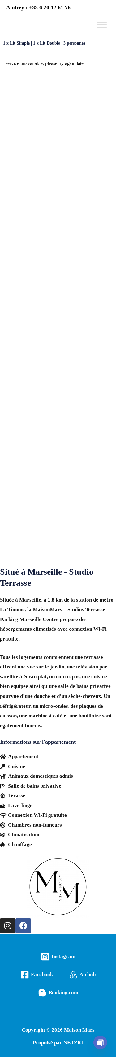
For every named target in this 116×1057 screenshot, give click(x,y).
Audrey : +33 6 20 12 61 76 (38, 7)
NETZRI (73, 1043)
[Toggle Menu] (102, 25)
